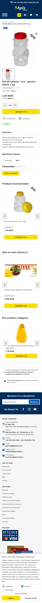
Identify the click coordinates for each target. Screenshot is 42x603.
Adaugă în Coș (21, 356)
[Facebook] (23, 409)
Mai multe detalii (21, 594)
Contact (4, 481)
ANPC (4, 515)
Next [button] (37, 216)
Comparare (26, 118)
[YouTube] (35, 409)
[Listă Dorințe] (31, 14)
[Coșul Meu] (37, 15)
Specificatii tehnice (11, 154)
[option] (21, 48)
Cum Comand (6, 470)
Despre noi (5, 466)
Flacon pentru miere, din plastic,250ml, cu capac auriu (20, 347)
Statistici (27, 586)
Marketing (9, 590)
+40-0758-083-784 (27, 440)
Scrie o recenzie (10, 173)
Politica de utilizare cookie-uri (11, 504)
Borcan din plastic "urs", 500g (15, 221)
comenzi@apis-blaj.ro (14, 451)
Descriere (6, 132)
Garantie (5, 522)
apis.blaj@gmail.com (13, 446)
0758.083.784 (33, 2)
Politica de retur (7, 497)
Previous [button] (4, 216)
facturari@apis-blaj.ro (14, 457)
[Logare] (25, 15)
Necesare (9, 586)
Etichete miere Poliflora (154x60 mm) (18, 290)
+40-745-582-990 (20, 2)
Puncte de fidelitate (8, 518)
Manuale (5, 490)
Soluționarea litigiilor (9, 511)
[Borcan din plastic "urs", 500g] (21, 202)
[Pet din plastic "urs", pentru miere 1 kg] (8, 74)
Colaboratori (6, 473)
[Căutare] (19, 15)
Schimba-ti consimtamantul (11, 508)
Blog (3, 477)
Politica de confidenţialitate (11, 501)
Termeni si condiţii (8, 493)
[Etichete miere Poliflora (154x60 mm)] (21, 271)
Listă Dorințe (10, 118)
